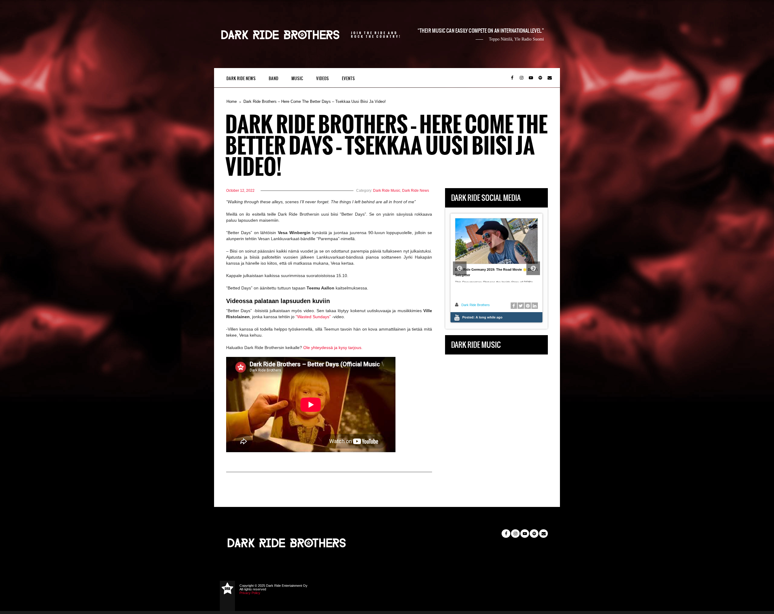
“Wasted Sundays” (313, 316)
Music (297, 78)
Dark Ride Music (386, 190)
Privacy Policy (249, 593)
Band (273, 78)
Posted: (482, 317)
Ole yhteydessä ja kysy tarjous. (333, 347)
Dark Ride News (241, 78)
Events (348, 78)
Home (231, 101)
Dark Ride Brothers (475, 305)
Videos (322, 78)
